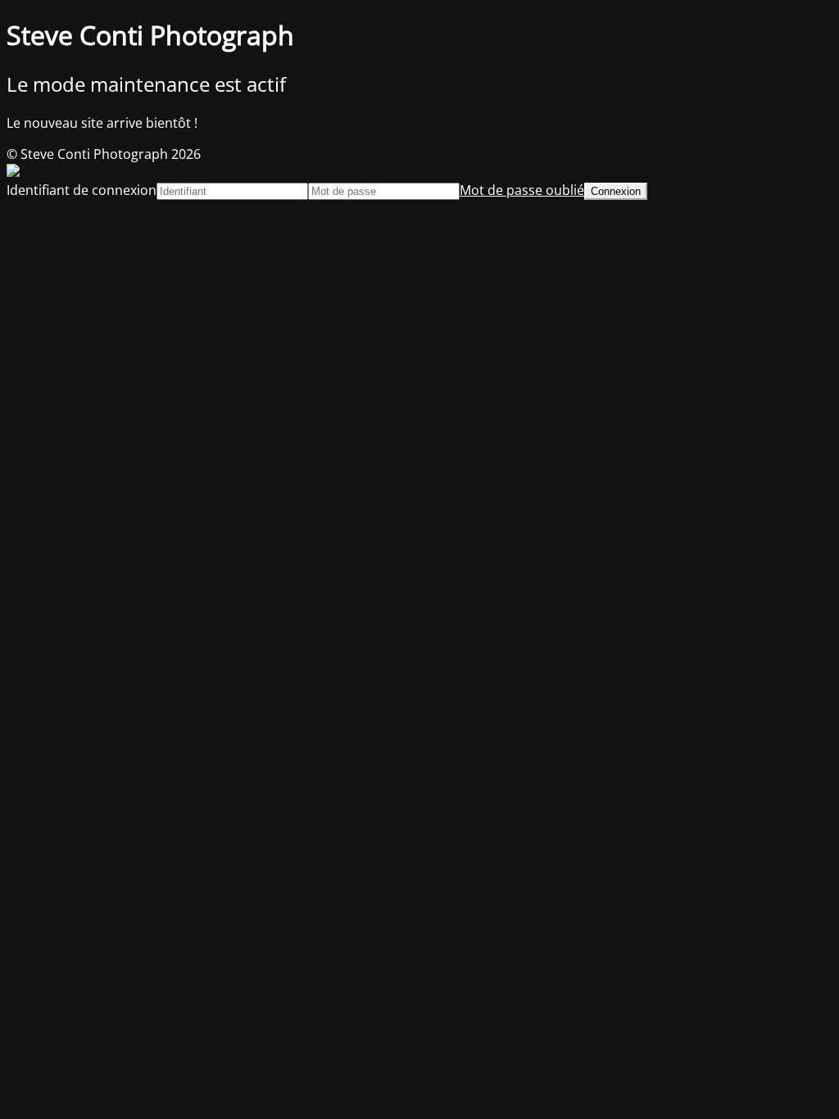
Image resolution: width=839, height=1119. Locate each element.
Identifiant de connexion (81, 190)
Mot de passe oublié (522, 190)
